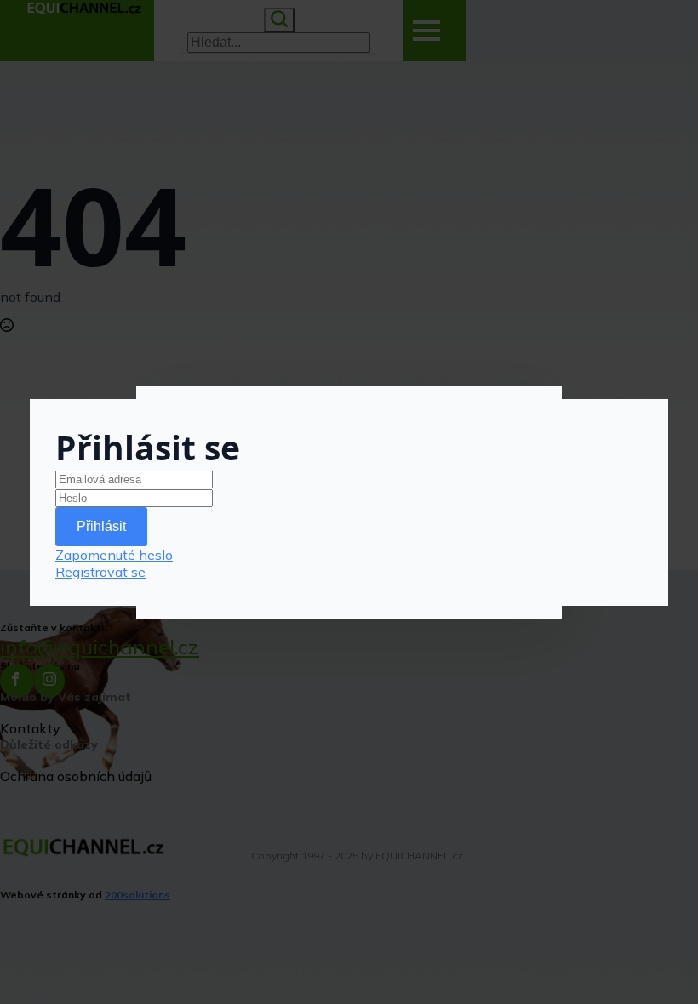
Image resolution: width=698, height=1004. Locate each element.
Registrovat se (100, 571)
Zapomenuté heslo (114, 554)
